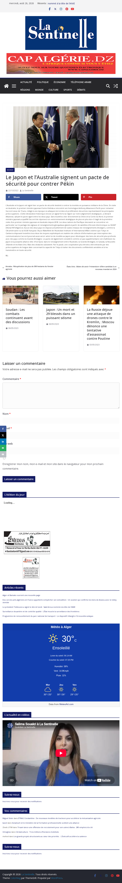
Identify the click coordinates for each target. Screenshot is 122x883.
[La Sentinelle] (6, 86)
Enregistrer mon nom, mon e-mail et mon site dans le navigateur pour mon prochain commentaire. (53, 466)
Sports (68, 89)
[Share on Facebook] (3, 429)
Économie (60, 82)
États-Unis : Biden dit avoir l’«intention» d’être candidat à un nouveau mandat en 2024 (91, 268)
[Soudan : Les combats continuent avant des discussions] (20, 287)
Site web (8, 443)
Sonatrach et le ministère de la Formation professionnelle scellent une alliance (45, 823)
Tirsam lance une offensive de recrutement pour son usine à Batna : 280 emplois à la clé (55, 827)
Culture (53, 89)
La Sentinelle (27, 190)
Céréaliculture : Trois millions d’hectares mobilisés (37, 832)
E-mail (7, 428)
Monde (39, 89)
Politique (43, 82)
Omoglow (7, 832)
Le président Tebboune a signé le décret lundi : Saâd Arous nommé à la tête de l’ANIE (39, 607)
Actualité (26, 82)
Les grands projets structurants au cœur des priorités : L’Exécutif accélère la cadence (50, 836)
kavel (5, 823)
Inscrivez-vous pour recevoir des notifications (22, 801)
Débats (81, 89)
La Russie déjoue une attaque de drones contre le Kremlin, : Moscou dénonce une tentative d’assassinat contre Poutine (100, 324)
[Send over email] (3, 448)
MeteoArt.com (66, 704)
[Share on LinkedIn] (3, 441)
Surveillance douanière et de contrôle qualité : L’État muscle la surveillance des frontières (41, 611)
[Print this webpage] (3, 454)
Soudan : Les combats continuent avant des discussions (19, 315)
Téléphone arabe (81, 82)
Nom (7, 414)
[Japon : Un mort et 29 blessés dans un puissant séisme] (61, 287)
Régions (25, 89)
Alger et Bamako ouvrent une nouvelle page (21, 595)
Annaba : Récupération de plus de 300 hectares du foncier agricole (29, 267)
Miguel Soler (8, 818)
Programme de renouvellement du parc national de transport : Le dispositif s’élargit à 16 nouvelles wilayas (48, 616)
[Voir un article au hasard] (115, 86)
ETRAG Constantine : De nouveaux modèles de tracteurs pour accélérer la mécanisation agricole (59, 818)
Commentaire (12, 379)
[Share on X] (3, 435)
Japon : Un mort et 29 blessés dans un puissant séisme (60, 313)
